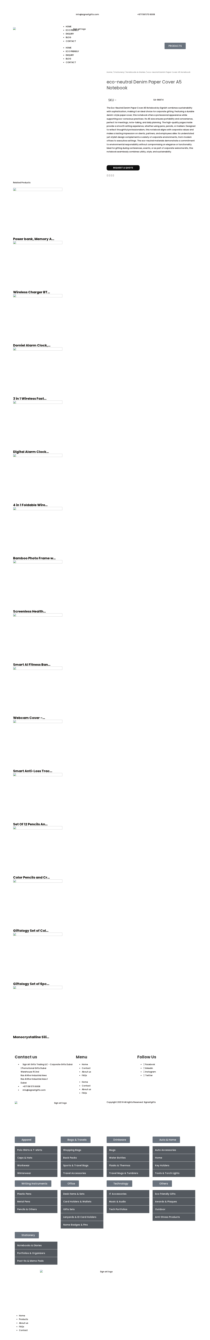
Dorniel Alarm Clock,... (31, 345)
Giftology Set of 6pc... (31, 984)
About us (86, 1071)
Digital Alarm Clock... (31, 451)
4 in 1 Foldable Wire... (30, 505)
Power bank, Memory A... (33, 239)
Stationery (119, 72)
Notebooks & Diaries (135, 72)
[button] (107, 175)
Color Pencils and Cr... (31, 877)
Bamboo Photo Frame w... (34, 558)
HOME (68, 26)
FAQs (84, 1075)
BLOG (68, 37)
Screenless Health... (29, 611)
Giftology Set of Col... (30, 930)
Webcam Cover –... (29, 717)
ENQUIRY (70, 33)
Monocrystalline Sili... (31, 1037)
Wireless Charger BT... (31, 292)
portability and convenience (178, 118)
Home (109, 72)
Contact (86, 1068)
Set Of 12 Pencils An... (30, 824)
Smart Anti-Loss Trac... (32, 771)
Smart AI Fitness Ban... (31, 664)
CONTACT (71, 41)
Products (23, 1319)
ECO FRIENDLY (72, 30)
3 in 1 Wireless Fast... (29, 398)
